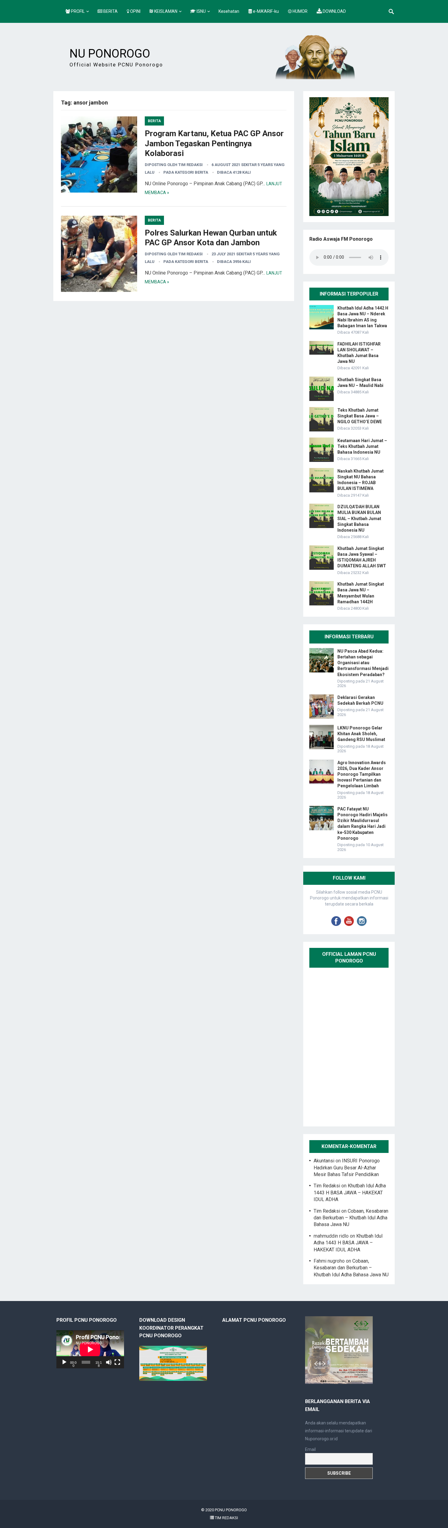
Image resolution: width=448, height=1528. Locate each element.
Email (310, 1449)
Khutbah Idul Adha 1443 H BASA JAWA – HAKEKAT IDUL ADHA (350, 1192)
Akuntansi (324, 1161)
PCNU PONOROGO (231, 1510)
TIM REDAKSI (226, 1518)
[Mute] (109, 1362)
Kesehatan (229, 11)
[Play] (64, 1362)
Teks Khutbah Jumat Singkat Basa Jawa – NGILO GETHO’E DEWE (359, 416)
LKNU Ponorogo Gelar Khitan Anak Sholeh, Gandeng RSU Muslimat (361, 733)
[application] (90, 1349)
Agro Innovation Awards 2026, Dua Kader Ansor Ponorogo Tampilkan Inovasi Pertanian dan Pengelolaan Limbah (361, 774)
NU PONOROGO (109, 53)
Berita (154, 121)
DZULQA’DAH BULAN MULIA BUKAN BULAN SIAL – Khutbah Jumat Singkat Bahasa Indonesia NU (359, 518)
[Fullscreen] (117, 1362)
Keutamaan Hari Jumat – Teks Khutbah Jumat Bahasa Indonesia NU (362, 446)
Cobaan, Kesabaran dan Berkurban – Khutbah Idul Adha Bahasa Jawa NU (351, 1218)
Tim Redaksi (190, 164)
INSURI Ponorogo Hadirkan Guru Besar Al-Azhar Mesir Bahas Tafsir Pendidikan (347, 1167)
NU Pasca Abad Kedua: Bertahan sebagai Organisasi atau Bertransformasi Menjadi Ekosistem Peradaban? (363, 663)
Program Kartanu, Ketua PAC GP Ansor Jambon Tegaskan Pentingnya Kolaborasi (214, 143)
